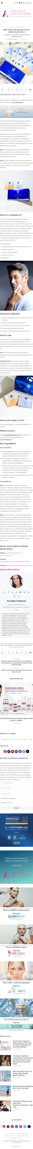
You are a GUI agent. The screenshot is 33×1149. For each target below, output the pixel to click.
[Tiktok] (23, 2)
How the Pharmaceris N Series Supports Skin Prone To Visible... (16, 719)
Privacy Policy (25, 1136)
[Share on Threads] (26, 89)
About (7, 1133)
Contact (17, 1136)
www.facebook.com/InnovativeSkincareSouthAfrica (15, 561)
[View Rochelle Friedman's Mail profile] (18, 596)
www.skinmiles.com (6, 439)
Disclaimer (14, 1138)
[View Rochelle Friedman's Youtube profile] (20, 592)
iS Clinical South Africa (18, 94)
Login (20, 1138)
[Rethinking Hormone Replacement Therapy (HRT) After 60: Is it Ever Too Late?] (5, 1090)
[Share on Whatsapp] (21, 89)
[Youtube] (19, 2)
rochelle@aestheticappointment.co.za (13, 607)
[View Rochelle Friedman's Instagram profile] (4, 592)
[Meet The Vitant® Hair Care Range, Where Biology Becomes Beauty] (5, 1076)
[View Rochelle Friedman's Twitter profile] (12, 592)
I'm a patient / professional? (8, 798)
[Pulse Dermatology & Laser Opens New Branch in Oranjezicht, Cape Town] (5, 1105)
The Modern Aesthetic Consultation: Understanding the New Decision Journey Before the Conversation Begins (23, 1060)
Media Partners (8, 1136)
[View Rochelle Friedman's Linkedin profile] (28, 592)
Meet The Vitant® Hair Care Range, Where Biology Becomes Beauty (22, 1073)
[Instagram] (15, 2)
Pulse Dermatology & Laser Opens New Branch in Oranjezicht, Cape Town (23, 1104)
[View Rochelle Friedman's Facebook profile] (8, 592)
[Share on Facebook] (8, 89)
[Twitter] (26, 2)
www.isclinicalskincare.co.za (11, 435)
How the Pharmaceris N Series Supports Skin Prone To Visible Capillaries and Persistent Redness (22, 1044)
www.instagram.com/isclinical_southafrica (19, 565)
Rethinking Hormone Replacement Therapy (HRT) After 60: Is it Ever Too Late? (23, 1087)
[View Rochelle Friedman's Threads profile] (24, 592)
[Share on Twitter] (13, 89)
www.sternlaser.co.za (6, 555)
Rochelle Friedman (12, 39)
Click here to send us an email (20, 646)
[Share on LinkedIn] (17, 89)
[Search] (31, 2)
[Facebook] (17, 2)
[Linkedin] (21, 2)
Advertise (12, 1133)
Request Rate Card (22, 1133)
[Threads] (28, 2)
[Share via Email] (30, 89)
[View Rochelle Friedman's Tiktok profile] (16, 592)
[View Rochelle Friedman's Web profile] (14, 596)
